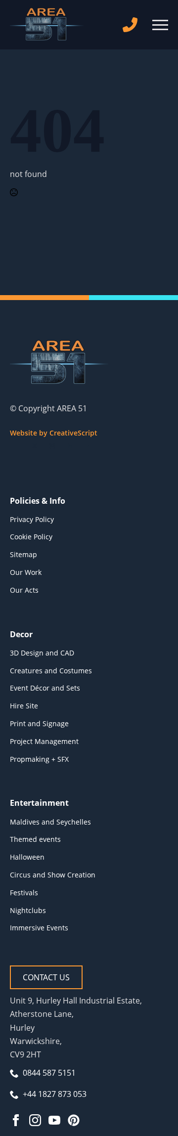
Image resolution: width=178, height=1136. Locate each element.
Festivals (24, 892)
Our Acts (24, 590)
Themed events (35, 839)
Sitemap (23, 554)
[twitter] (35, 446)
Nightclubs (28, 910)
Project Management (44, 741)
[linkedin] (70, 446)
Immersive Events (39, 927)
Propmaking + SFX (39, 759)
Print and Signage (39, 723)
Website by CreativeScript (53, 432)
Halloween (27, 857)
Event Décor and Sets (45, 688)
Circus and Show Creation (52, 874)
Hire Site (24, 705)
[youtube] (88, 446)
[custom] (74, 1120)
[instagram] (52, 446)
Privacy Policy (32, 519)
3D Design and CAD (42, 652)
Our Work (26, 572)
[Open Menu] (160, 25)
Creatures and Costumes (51, 670)
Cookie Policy (31, 536)
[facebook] (17, 446)
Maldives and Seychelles (50, 822)
